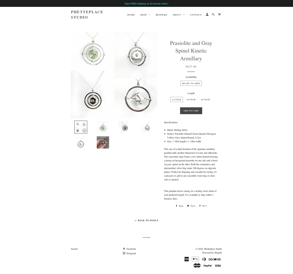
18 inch (190, 99)
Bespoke (161, 14)
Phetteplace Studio (87, 14)
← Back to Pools (146, 220)
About (177, 14)
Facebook (131, 248)
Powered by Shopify (212, 252)
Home (131, 14)
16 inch (176, 99)
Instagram (131, 253)
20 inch (205, 99)
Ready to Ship (191, 83)
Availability (191, 76)
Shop (144, 14)
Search (74, 248)
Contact (196, 14)
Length (191, 93)
